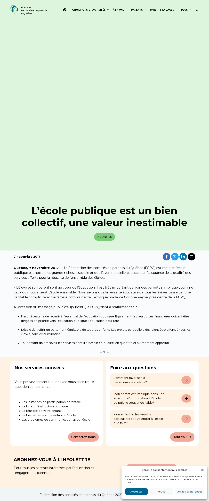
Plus (184, 9)
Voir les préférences (189, 491)
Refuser (161, 491)
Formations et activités (88, 9)
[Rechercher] (197, 10)
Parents (137, 9)
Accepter (136, 491)
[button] (202, 470)
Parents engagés (162, 9)
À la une (118, 9)
